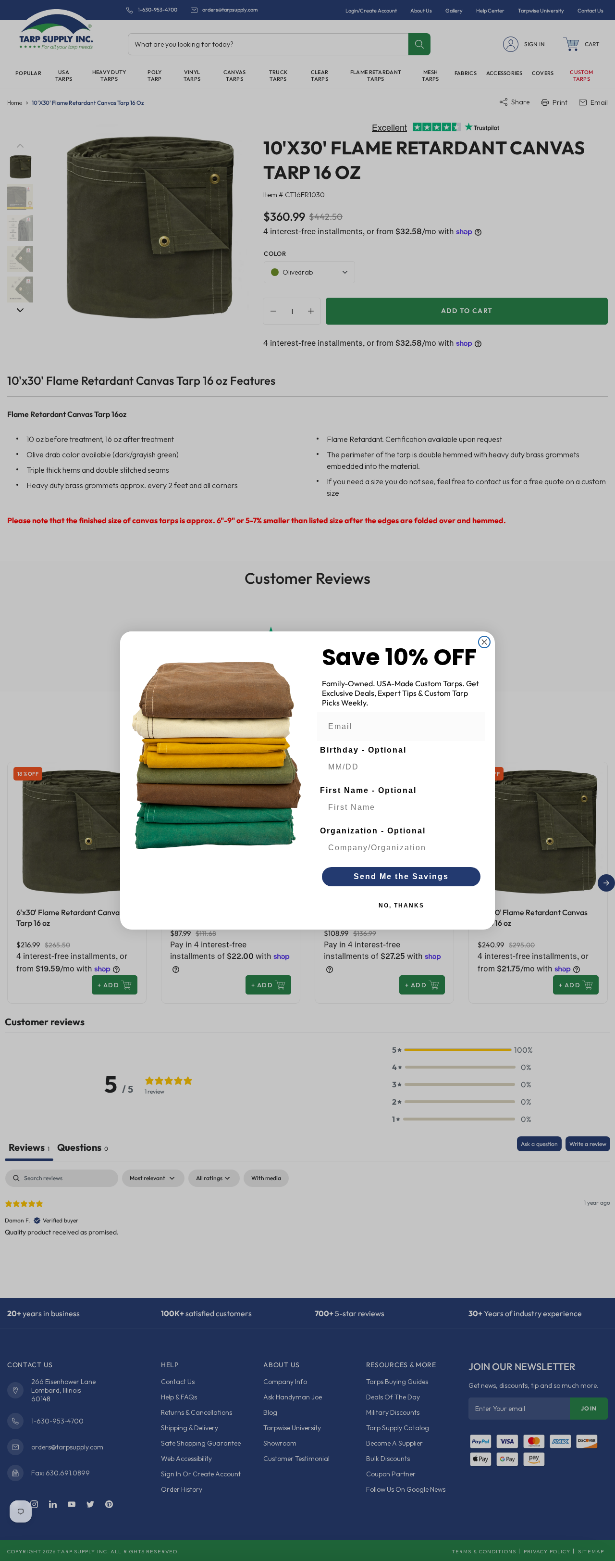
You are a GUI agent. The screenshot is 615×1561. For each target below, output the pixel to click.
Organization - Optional (373, 831)
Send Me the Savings (401, 876)
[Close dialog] (484, 642)
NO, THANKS (401, 905)
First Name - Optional (368, 790)
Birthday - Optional (363, 750)
